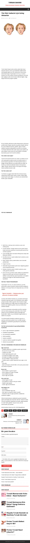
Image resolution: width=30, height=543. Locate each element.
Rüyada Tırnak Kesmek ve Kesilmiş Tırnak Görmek (12, 477)
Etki (10, 410)
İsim (2, 447)
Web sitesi (3, 455)
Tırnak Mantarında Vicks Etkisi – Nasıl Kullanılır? (11, 472)
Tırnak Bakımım (13, 18)
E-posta (3, 451)
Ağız (6, 410)
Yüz (19, 410)
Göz (15, 410)
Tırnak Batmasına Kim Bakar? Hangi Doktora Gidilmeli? (13, 474)
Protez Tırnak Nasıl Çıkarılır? (7, 481)
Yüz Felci (25, 410)
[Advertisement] (15, 53)
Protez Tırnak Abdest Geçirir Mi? (8, 479)
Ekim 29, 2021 (5, 18)
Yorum (2, 436)
